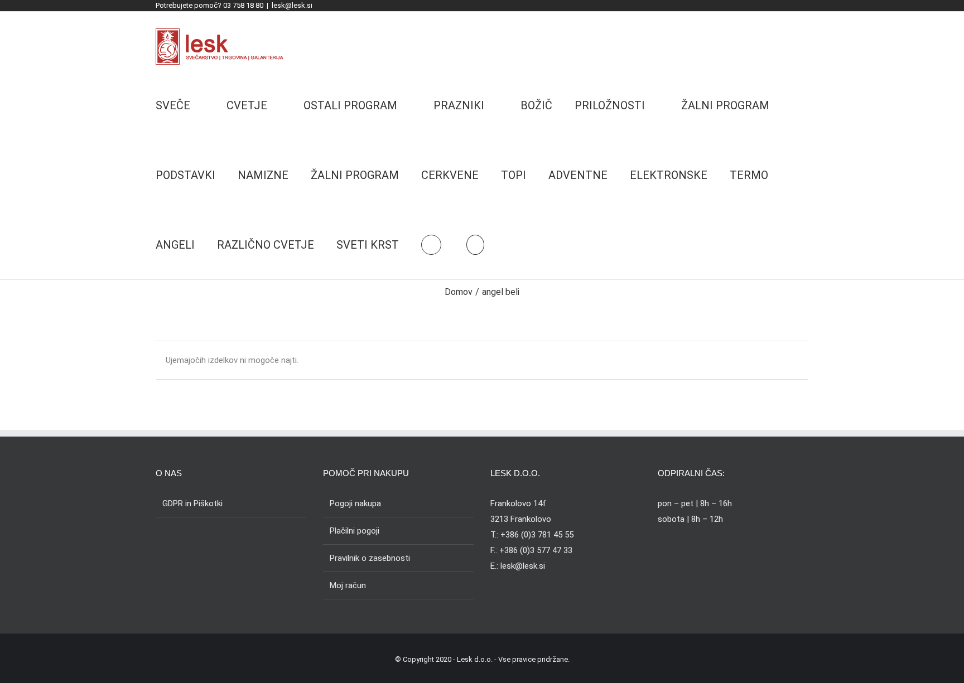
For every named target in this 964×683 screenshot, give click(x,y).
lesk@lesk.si (292, 5)
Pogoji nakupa (355, 503)
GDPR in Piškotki (192, 503)
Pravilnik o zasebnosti (370, 558)
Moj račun (348, 585)
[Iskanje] (475, 244)
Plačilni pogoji (354, 531)
